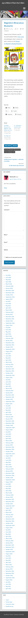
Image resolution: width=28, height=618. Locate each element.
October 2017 (9, 503)
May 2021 (8, 410)
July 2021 (8, 406)
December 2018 (10, 473)
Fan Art (15, 145)
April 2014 (8, 588)
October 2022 (9, 373)
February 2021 (9, 416)
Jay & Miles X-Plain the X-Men (13, 3)
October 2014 (9, 575)
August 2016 (9, 527)
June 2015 (8, 558)
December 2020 (10, 421)
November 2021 (10, 397)
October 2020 (9, 425)
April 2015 (8, 562)
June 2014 (8, 584)
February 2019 (9, 469)
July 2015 (8, 556)
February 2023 (9, 364)
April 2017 (8, 510)
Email (6, 242)
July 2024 (8, 327)
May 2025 (8, 305)
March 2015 (9, 564)
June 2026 (8, 277)
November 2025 (10, 292)
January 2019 (9, 471)
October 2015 (9, 549)
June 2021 (8, 408)
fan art (6, 149)
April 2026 (8, 282)
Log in (7, 600)
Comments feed (10, 604)
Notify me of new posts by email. (14, 257)
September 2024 (10, 323)
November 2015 (10, 547)
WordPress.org (9, 606)
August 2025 (9, 299)
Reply (5, 188)
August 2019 (9, 456)
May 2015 (8, 560)
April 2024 (8, 334)
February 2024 (9, 338)
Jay (17, 29)
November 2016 (10, 521)
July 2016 (8, 530)
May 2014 (8, 586)
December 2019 (10, 447)
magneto (12, 149)
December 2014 (10, 571)
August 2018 (9, 482)
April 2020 (8, 438)
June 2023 (8, 356)
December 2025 (10, 290)
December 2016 (10, 519)
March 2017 (9, 512)
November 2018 (10, 475)
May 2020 (8, 436)
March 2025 (9, 310)
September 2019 (10, 453)
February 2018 (9, 495)
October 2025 (9, 295)
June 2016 (8, 532)
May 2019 (8, 462)
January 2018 (9, 497)
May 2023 (8, 358)
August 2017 (9, 508)
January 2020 (9, 445)
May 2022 (8, 384)
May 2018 (8, 488)
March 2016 (9, 538)
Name (6, 234)
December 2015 (10, 545)
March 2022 (9, 388)
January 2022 (9, 393)
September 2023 (10, 349)
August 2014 (9, 580)
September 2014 (10, 577)
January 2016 (9, 543)
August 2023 (9, 351)
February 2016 (9, 540)
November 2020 (10, 423)
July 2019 (8, 458)
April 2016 (8, 536)
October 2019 (9, 451)
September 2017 (10, 506)
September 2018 (10, 480)
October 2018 (9, 477)
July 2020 (8, 432)
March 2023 (9, 362)
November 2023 (10, 345)
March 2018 (9, 493)
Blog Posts (8, 145)
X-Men (13, 152)
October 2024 (9, 321)
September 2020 (10, 427)
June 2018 (8, 486)
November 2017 (10, 501)
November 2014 (10, 573)
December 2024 (10, 316)
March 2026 (9, 284)
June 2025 (8, 303)
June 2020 (8, 434)
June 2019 (8, 460)
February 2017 (9, 514)
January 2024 (9, 340)
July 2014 (8, 582)
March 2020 (9, 440)
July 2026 (8, 275)
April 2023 (8, 360)
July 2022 (8, 379)
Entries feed (9, 602)
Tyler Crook (20, 37)
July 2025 (8, 301)
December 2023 (10, 342)
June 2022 (8, 382)
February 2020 (9, 443)
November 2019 (10, 449)
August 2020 (9, 429)
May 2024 (8, 332)
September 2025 (10, 297)
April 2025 (8, 308)
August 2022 (9, 377)
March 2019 (9, 466)
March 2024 (9, 336)
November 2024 (10, 319)
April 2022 (8, 386)
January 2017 (9, 517)
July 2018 (8, 484)
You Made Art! (7, 136)
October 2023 (9, 347)
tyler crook (8, 152)
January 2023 (9, 366)
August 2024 (9, 325)
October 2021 (9, 399)
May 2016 (8, 534)
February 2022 (9, 390)
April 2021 (8, 412)
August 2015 (9, 554)
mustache (17, 149)
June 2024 (8, 329)
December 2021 (10, 395)
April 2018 (8, 490)
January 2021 (9, 419)
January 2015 (9, 569)
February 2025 (9, 312)
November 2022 (10, 371)
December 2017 (10, 499)
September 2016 (10, 525)
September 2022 (10, 375)
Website (6, 250)
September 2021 (10, 401)
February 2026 (9, 286)
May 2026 (8, 279)
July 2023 (8, 353)
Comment (7, 210)
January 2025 (9, 314)
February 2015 (9, 567)
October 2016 (9, 523)
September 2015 (10, 551)
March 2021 (9, 414)
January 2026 (9, 288)
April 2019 (8, 464)
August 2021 (9, 403)
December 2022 (10, 369)
